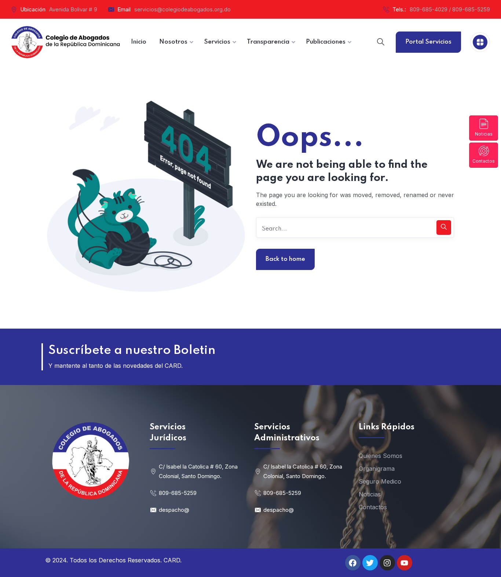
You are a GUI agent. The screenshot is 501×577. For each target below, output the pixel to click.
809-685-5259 (178, 492)
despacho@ (174, 509)
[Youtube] (404, 562)
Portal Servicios (428, 42)
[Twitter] (370, 562)
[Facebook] (353, 562)
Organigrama (377, 468)
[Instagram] (387, 562)
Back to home (285, 259)
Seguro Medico (380, 481)
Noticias (484, 134)
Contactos (483, 161)
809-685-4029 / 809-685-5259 (450, 9)
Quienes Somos (380, 455)
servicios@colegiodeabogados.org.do (182, 9)
